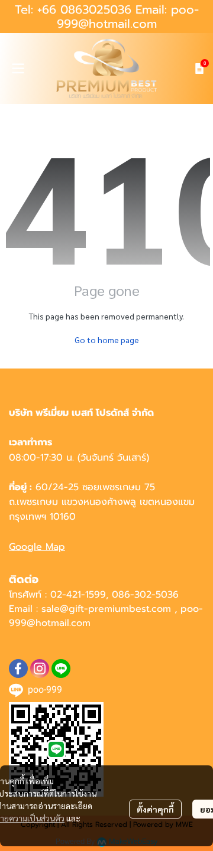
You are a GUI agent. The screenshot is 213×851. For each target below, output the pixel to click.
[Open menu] (18, 68)
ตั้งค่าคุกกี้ (155, 809)
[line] (60, 668)
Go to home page (107, 339)
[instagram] (39, 668)
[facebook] (18, 668)
